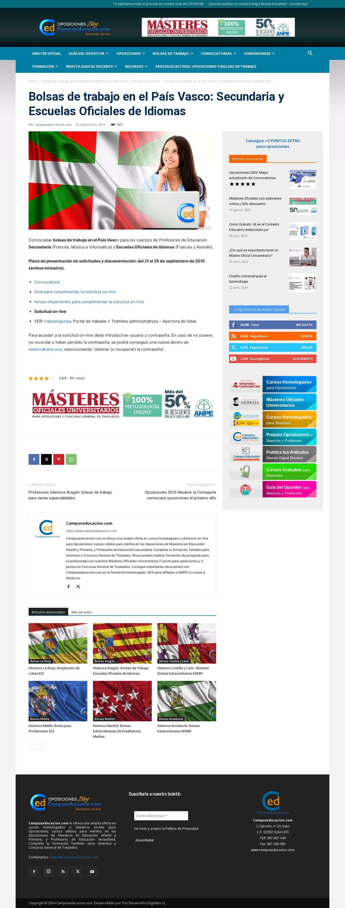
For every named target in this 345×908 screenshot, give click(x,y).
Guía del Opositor (86, 53)
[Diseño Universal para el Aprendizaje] (302, 283)
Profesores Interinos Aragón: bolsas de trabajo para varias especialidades (70, 495)
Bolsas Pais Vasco (146, 81)
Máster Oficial (46, 53)
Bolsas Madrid (105, 719)
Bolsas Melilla (39, 719)
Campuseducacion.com (53, 124)
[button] (309, 53)
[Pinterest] (58, 459)
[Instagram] (48, 871)
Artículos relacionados (48, 612)
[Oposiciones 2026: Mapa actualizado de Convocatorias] (302, 179)
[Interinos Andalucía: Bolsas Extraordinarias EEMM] (186, 701)
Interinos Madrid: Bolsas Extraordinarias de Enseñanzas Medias (117, 731)
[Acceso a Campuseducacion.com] (273, 814)
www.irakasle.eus (45, 349)
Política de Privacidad (181, 828)
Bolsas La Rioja (40, 661)
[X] (46, 459)
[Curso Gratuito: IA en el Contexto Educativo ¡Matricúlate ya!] (302, 231)
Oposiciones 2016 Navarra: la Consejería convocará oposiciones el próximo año (180, 495)
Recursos (134, 66)
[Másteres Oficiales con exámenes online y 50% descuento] (302, 205)
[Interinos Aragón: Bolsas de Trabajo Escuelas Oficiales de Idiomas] (122, 643)
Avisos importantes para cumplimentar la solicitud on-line (89, 301)
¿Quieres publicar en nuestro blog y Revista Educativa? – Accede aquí (258, 4)
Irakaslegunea (57, 321)
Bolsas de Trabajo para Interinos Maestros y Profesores (84, 81)
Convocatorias (216, 53)
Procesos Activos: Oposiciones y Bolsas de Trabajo (206, 66)
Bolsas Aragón (105, 661)
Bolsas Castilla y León (174, 661)
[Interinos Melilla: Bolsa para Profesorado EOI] (58, 701)
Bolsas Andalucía (171, 719)
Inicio (33, 81)
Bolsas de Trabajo (171, 53)
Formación (43, 66)
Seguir (307, 336)
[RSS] (63, 871)
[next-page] (40, 747)
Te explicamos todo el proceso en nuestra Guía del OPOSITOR (158, 4)
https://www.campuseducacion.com (91, 531)
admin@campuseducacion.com (74, 857)
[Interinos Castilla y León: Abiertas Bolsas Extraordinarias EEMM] (186, 643)
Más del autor (81, 612)
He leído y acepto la (166, 828)
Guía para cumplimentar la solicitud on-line (75, 291)
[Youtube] (92, 871)
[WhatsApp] (71, 459)
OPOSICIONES (128, 53)
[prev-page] (32, 747)
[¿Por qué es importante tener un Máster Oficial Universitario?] (302, 257)
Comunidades (257, 53)
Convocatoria (47, 282)
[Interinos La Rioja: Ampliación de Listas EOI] (58, 643)
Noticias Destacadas (247, 158)
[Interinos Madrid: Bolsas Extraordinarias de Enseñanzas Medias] (122, 701)
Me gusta (304, 325)
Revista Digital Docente (89, 66)
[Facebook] (34, 459)
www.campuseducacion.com (273, 850)
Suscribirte (302, 359)
